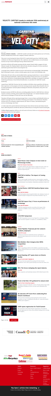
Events (2, 143)
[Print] (2, 115)
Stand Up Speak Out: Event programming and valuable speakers (12, 145)
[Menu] (48, 2)
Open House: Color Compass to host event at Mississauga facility (32, 162)
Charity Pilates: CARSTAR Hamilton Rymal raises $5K (33, 189)
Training (20, 226)
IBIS (21, 270)
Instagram (46, 110)
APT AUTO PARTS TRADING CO (27, 259)
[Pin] (15, 115)
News (19, 173)
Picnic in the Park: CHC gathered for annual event (33, 281)
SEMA (21, 246)
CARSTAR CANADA (30, 141)
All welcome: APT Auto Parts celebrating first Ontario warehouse (32, 295)
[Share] (5, 115)
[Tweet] (12, 115)
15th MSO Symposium (25, 216)
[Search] (45, 2)
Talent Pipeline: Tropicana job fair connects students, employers (31, 230)
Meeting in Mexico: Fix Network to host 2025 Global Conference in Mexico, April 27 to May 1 (37, 146)
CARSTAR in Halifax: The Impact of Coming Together (31, 176)
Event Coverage (21, 186)
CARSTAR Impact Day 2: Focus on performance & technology (33, 202)
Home (27, 139)
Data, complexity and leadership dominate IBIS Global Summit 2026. (33, 272)
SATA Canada (23, 232)
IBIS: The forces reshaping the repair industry (32, 268)
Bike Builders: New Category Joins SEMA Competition (30, 243)
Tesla (2, 141)
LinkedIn (3, 112)
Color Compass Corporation (26, 164)
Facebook (41, 110)
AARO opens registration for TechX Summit (31, 307)
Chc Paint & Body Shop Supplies (27, 283)
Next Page (14, 320)
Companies (3, 139)
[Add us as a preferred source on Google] (18, 115)
